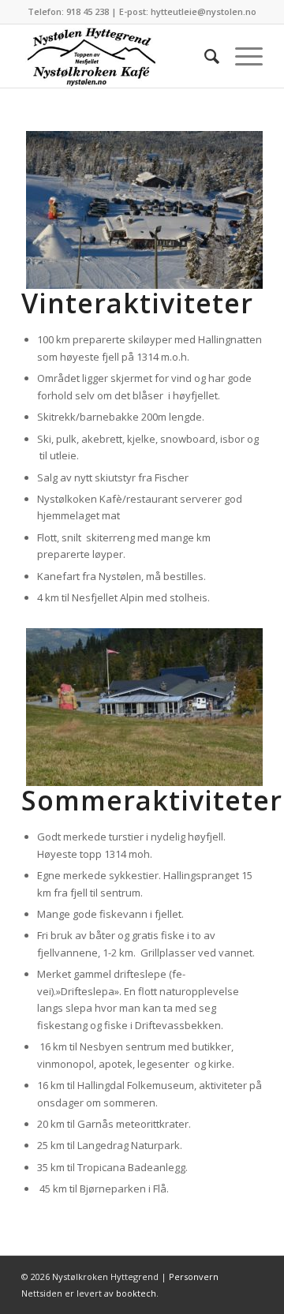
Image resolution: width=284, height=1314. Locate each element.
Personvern (194, 1276)
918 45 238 (87, 11)
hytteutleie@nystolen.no (203, 11)
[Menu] (241, 56)
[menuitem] (204, 56)
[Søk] (204, 56)
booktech (136, 1293)
